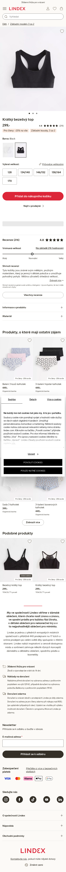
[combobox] (33, 16)
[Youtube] (46, 799)
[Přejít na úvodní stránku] (17, 8)
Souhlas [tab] (12, 399)
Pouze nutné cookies (33, 470)
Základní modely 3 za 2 (22, 24)
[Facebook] (19, 799)
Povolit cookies (33, 462)
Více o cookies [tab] (54, 399)
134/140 (25, 172)
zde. (14, 443)
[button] (33, 69)
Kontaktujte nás (19, 858)
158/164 (56, 172)
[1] (29, 113)
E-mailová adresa (12, 736)
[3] (37, 113)
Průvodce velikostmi (53, 164)
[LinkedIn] (60, 799)
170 (10, 181)
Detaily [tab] (33, 399)
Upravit (31, 454)
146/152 (40, 172)
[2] (33, 113)
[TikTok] (33, 799)
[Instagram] (5, 799)
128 (10, 172)
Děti (4, 24)
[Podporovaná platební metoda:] (33, 779)
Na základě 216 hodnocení (50, 248)
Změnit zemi (36, 864)
